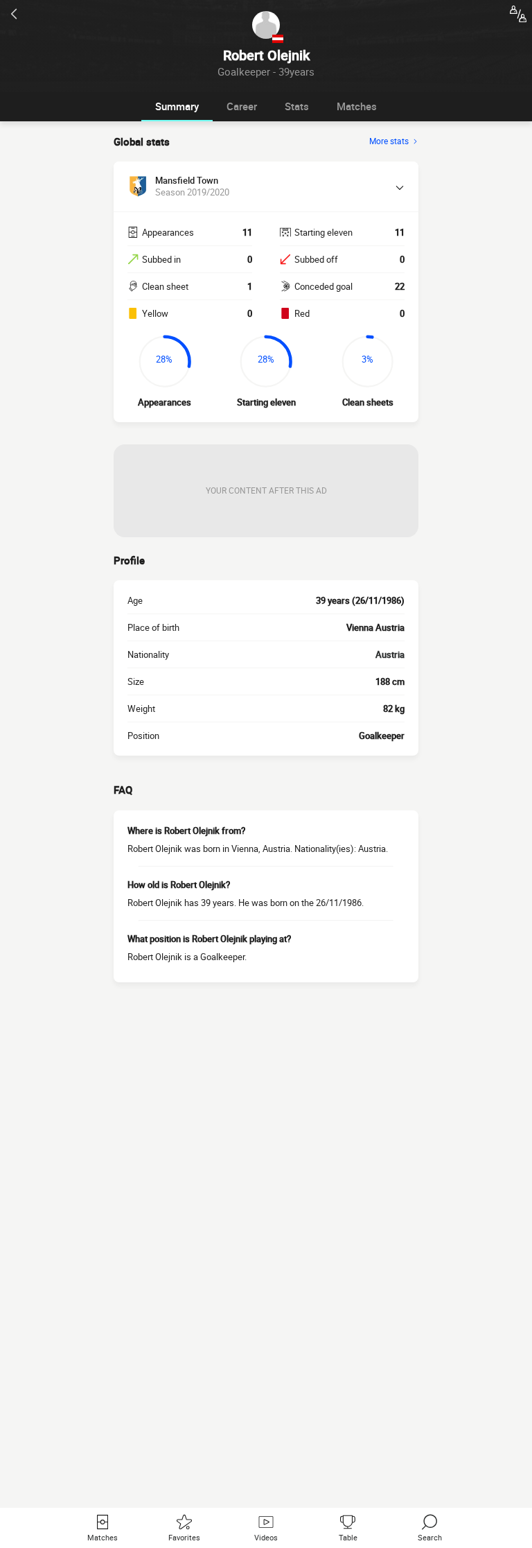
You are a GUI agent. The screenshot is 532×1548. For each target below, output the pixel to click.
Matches (357, 106)
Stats (297, 106)
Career (242, 106)
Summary (177, 106)
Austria (390, 654)
